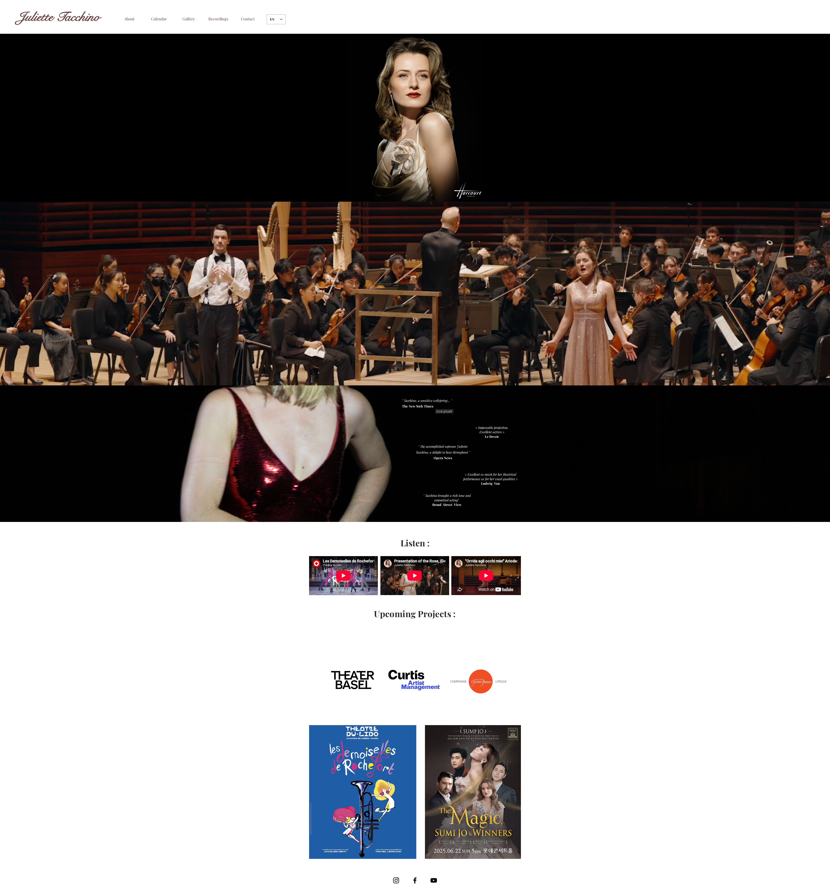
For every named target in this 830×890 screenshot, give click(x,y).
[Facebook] (415, 880)
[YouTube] (434, 880)
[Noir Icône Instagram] (396, 880)
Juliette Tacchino (59, 17)
